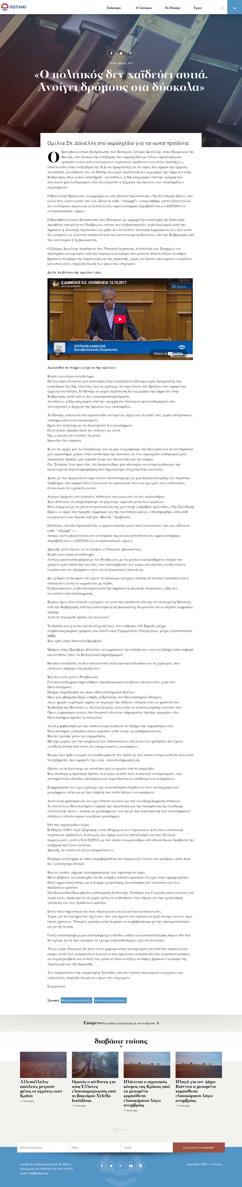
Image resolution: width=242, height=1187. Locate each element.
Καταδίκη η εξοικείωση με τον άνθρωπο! (119, 1023)
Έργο (198, 8)
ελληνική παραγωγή (111, 1000)
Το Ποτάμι (172, 8)
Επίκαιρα (114, 8)
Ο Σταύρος (144, 8)
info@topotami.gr (38, 1173)
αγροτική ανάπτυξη (77, 1000)
